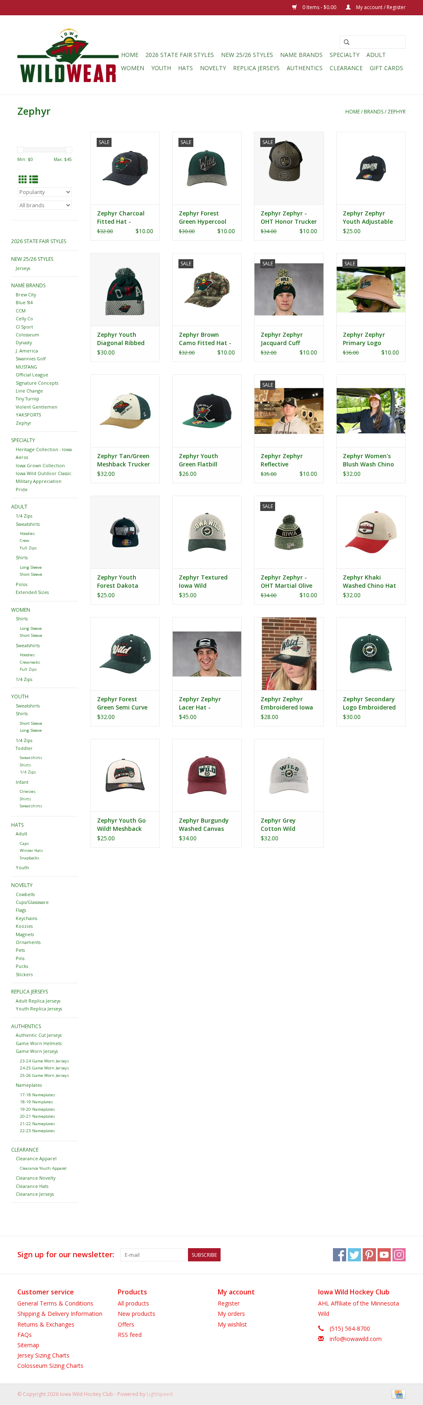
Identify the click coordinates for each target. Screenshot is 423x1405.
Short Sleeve (31, 574)
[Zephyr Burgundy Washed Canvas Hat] (207, 775)
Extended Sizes (32, 592)
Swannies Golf (31, 358)
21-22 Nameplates (37, 1123)
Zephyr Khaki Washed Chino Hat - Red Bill (369, 581)
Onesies (28, 791)
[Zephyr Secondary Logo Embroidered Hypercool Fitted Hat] (371, 653)
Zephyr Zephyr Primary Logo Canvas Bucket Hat (370, 339)
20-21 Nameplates (37, 1116)
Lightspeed (160, 1394)
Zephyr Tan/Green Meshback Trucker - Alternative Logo (123, 460)
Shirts (22, 557)
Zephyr (396, 111)
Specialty (344, 55)
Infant (22, 782)
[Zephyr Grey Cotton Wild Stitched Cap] (288, 775)
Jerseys (23, 268)
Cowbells (25, 894)
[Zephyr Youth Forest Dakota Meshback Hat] (125, 532)
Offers (126, 1324)
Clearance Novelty (35, 1178)
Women (132, 68)
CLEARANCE (346, 68)
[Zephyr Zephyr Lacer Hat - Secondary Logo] (207, 653)
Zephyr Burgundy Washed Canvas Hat (204, 824)
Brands (373, 111)
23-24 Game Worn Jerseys (44, 1061)
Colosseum (27, 334)
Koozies (24, 926)
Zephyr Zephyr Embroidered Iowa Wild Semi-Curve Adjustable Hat (287, 703)
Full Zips (28, 548)
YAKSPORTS (28, 415)
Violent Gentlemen (36, 407)
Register (229, 1303)
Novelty (213, 68)
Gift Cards (386, 68)
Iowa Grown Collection (40, 465)
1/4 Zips (24, 516)
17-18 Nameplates (37, 1095)
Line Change (29, 391)
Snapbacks (29, 858)
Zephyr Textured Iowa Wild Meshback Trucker (205, 581)
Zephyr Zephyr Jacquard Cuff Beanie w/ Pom (282, 339)
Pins (20, 958)
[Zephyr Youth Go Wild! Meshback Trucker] (125, 775)
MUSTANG (26, 367)
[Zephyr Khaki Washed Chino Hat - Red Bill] (371, 532)
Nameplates (29, 1085)
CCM (21, 310)
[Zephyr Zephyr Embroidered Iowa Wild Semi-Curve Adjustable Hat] (288, 653)
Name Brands (301, 55)
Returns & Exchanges (45, 1324)
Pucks (22, 966)
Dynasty (24, 342)
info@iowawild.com (356, 1339)
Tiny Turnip (27, 398)
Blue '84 (24, 302)
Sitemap (28, 1345)
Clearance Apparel (36, 1158)
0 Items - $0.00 (319, 7)
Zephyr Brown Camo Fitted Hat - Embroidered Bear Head (205, 339)
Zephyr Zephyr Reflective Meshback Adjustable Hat (282, 460)
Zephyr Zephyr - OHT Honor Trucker (289, 217)
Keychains (26, 918)
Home (129, 55)
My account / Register (380, 7)
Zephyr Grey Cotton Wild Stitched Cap (279, 824)
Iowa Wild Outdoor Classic (43, 473)
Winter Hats (31, 850)
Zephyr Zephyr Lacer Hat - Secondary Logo (202, 703)
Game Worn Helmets (39, 1043)
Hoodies (27, 533)
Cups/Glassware (32, 902)
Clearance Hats (32, 1186)
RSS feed (130, 1335)
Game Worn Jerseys (37, 1051)
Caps (24, 843)
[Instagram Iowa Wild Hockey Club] (399, 1254)
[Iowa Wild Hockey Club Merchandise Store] (68, 55)
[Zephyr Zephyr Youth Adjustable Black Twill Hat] (371, 168)
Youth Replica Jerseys (39, 1008)
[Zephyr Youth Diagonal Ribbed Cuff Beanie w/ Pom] (125, 289)
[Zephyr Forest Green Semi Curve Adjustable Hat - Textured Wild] (125, 653)
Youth (161, 68)
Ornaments (28, 942)
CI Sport (24, 327)
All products (133, 1303)
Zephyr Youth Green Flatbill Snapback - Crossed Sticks (199, 460)
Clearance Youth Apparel (43, 1168)
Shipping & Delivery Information (59, 1313)
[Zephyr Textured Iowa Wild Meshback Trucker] (207, 532)
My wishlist (232, 1324)
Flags (21, 910)
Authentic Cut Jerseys (39, 1035)
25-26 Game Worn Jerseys (44, 1075)
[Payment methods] (397, 1393)
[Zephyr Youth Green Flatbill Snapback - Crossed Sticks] (207, 410)
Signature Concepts (37, 383)
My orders (231, 1313)
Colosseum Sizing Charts (50, 1366)
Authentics (305, 68)
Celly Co (24, 318)
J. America (27, 351)
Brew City (26, 294)
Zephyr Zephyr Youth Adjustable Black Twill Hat (368, 217)
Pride (22, 489)
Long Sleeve (31, 567)
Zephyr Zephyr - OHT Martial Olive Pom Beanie (286, 581)
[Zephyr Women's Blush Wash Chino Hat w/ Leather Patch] (371, 410)
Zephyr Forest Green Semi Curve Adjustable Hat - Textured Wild (122, 703)
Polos (21, 584)
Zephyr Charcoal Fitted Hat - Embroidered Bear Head (123, 217)
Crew (24, 540)
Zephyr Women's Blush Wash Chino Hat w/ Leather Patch (368, 460)
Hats (185, 68)
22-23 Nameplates (37, 1130)
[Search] (347, 42)
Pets (20, 950)
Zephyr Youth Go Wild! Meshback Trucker (121, 824)
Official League (32, 374)
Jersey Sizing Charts (43, 1355)
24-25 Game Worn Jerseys (44, 1068)
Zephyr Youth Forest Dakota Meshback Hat (117, 581)
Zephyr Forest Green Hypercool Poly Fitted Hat (202, 217)
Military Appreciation (39, 481)
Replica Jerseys (256, 68)
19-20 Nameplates (37, 1109)
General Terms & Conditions (55, 1303)
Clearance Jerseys (35, 1194)
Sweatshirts (28, 524)
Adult (376, 55)
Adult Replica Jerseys (38, 1001)
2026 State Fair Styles (179, 55)
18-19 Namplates (36, 1102)
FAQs (24, 1335)
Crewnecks (30, 662)
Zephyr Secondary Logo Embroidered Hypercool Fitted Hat (369, 703)
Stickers (24, 974)
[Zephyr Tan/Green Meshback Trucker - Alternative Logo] (125, 410)
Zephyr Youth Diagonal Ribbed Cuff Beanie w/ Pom (124, 339)
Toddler (24, 748)
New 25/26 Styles (247, 55)
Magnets (25, 934)
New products (136, 1313)
